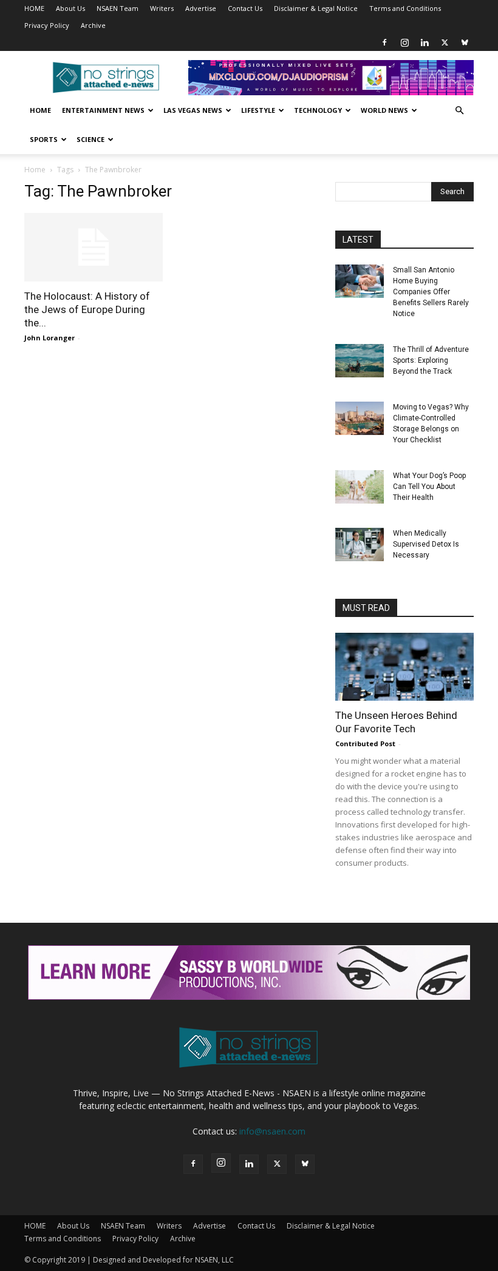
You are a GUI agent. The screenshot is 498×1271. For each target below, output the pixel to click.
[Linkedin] (424, 42)
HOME (34, 8)
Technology (318, 110)
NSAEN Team (117, 8)
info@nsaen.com (272, 1131)
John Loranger (49, 337)
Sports (44, 139)
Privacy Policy (46, 25)
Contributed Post (365, 743)
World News (384, 110)
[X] (444, 42)
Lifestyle (258, 110)
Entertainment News (103, 110)
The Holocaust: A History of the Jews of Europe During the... (87, 309)
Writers (162, 8)
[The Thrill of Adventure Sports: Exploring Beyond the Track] (359, 360)
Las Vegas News (192, 110)
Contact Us (245, 8)
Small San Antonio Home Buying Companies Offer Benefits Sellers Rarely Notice (431, 292)
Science (90, 139)
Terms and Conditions (405, 8)
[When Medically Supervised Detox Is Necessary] (359, 544)
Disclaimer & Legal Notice (316, 8)
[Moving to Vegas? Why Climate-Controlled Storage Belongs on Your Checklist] (359, 418)
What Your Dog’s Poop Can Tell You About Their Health (429, 486)
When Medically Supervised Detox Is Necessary (426, 544)
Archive (93, 25)
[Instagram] (404, 42)
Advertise (200, 8)
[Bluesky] (464, 42)
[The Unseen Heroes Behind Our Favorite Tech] (404, 667)
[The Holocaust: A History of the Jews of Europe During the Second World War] (93, 247)
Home (40, 110)
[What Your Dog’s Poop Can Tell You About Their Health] (359, 487)
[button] (459, 110)
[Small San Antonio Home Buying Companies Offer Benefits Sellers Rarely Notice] (359, 281)
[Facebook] (384, 42)
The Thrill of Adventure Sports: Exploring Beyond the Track (431, 360)
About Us (70, 8)
